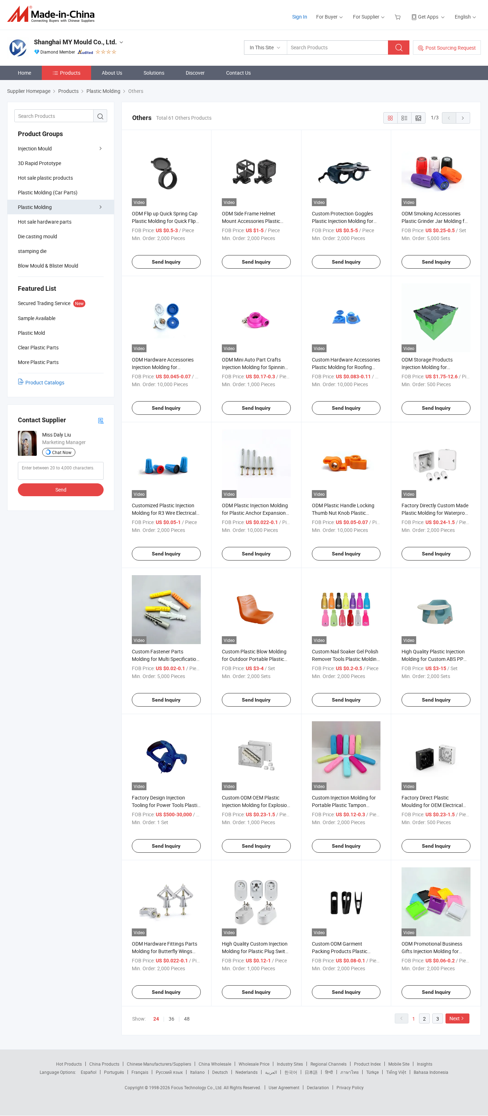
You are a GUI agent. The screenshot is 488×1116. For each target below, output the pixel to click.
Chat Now (61, 452)
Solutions (154, 72)
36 (171, 1018)
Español (88, 1072)
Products (70, 72)
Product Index (367, 1064)
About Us (112, 72)
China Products (104, 1064)
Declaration (318, 1087)
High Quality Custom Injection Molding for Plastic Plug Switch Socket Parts (256, 951)
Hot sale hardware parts (44, 221)
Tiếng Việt (396, 1072)
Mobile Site (398, 1064)
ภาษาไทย (349, 1072)
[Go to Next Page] (463, 118)
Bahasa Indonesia (431, 1072)
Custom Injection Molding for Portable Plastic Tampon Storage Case (344, 805)
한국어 (290, 1072)
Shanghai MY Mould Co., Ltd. (75, 42)
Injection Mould (35, 148)
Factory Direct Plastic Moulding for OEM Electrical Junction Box (432, 805)
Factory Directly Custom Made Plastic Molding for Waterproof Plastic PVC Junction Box (435, 513)
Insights (424, 1064)
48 (187, 1018)
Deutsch (220, 1072)
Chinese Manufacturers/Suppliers (159, 1064)
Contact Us (238, 72)
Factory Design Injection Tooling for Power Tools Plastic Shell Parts (166, 805)
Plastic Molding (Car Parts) (48, 192)
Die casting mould (37, 236)
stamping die (32, 251)
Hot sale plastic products (45, 177)
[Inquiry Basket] (398, 16)
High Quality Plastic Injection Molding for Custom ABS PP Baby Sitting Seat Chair (433, 659)
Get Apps (428, 16)
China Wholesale (215, 1064)
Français (139, 1072)
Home (24, 72)
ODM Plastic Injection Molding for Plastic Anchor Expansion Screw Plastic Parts (255, 513)
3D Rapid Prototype (39, 163)
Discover (195, 72)
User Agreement (284, 1087)
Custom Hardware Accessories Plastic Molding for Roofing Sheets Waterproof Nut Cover (346, 367)
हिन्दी (329, 1072)
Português (114, 1072)
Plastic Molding (35, 207)
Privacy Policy (350, 1087)
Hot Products (69, 1064)
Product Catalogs (44, 382)
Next (454, 1018)
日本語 (311, 1072)
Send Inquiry (166, 262)
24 (156, 1019)
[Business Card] (101, 420)
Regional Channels (328, 1064)
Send (60, 489)
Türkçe (372, 1072)
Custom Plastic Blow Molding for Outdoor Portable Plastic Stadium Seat (254, 659)
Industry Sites (290, 1064)
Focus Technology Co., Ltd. (197, 1087)
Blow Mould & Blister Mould (48, 265)
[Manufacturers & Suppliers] (53, 14)
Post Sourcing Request (450, 47)
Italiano (197, 1072)
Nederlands (246, 1072)
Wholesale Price (254, 1064)
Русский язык (169, 1072)
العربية (271, 1072)
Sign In (299, 16)
